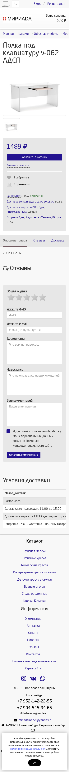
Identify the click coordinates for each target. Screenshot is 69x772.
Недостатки (15, 369)
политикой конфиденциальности (28, 749)
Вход (37, 3)
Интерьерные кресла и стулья (34, 572)
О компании (33, 618)
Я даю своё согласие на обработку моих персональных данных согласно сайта (37, 438)
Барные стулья (34, 586)
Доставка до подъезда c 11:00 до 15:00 (30, 201)
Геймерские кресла (34, 565)
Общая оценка (17, 291)
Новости (33, 640)
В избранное (21, 177)
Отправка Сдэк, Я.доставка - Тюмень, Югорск (34, 217)
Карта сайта (33, 668)
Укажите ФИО (16, 309)
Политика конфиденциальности (33, 661)
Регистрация (56, 3)
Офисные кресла (34, 558)
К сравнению (21, 184)
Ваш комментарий (20, 400)
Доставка (57, 240)
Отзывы (39, 240)
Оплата (33, 632)
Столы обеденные (34, 593)
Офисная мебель (34, 551)
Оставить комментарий (23, 455)
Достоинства (16, 338)
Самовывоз (14, 195)
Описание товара (15, 240)
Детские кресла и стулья (34, 579)
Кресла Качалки (34, 600)
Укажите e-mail (17, 324)
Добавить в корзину (34, 157)
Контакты (33, 654)
